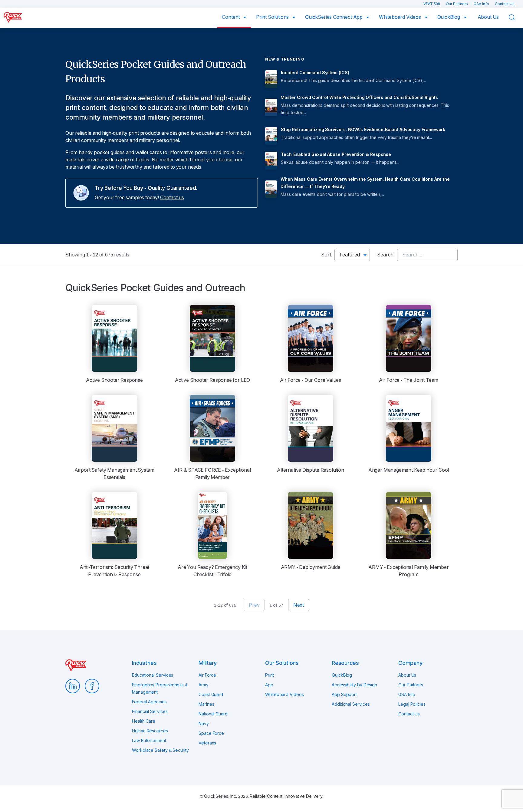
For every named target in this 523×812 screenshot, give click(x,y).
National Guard (213, 713)
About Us (488, 17)
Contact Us (505, 4)
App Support (344, 694)
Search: (386, 254)
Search (515, 17)
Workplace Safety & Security (160, 750)
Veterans (207, 743)
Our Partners (457, 4)
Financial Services (150, 711)
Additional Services (351, 704)
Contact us (172, 197)
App (269, 684)
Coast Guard (211, 694)
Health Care (143, 721)
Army (204, 684)
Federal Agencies (149, 701)
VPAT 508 (432, 4)
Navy (204, 723)
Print (269, 675)
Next (298, 605)
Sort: (326, 254)
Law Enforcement (149, 740)
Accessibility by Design (354, 684)
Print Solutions (273, 17)
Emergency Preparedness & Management (160, 688)
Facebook (92, 686)
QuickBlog (449, 17)
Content (231, 17)
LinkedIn (72, 686)
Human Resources (150, 730)
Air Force (207, 675)
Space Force (211, 733)
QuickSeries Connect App (334, 17)
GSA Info (482, 4)
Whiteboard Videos (400, 17)
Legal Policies (412, 704)
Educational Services (152, 675)
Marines (206, 704)
